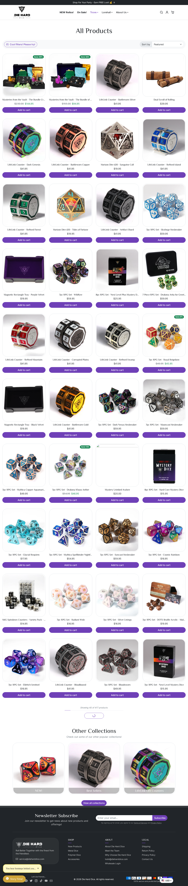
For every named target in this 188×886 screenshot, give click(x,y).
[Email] (51, 880)
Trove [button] (93, 12)
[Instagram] (36, 880)
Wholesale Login (113, 863)
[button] (161, 12)
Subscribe (160, 817)
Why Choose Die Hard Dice (118, 855)
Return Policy (148, 850)
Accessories (73, 859)
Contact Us (147, 859)
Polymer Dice (74, 855)
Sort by (146, 44)
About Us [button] (121, 12)
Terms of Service (140, 823)
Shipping (146, 846)
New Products (75, 846)
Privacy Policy (156, 823)
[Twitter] (31, 880)
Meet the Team (112, 850)
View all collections (94, 803)
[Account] (167, 12)
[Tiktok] (41, 880)
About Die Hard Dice (115, 846)
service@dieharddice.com (31, 859)
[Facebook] (26, 880)
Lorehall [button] (106, 12)
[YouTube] (46, 880)
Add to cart (24, 109)
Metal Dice (73, 850)
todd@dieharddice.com (116, 859)
